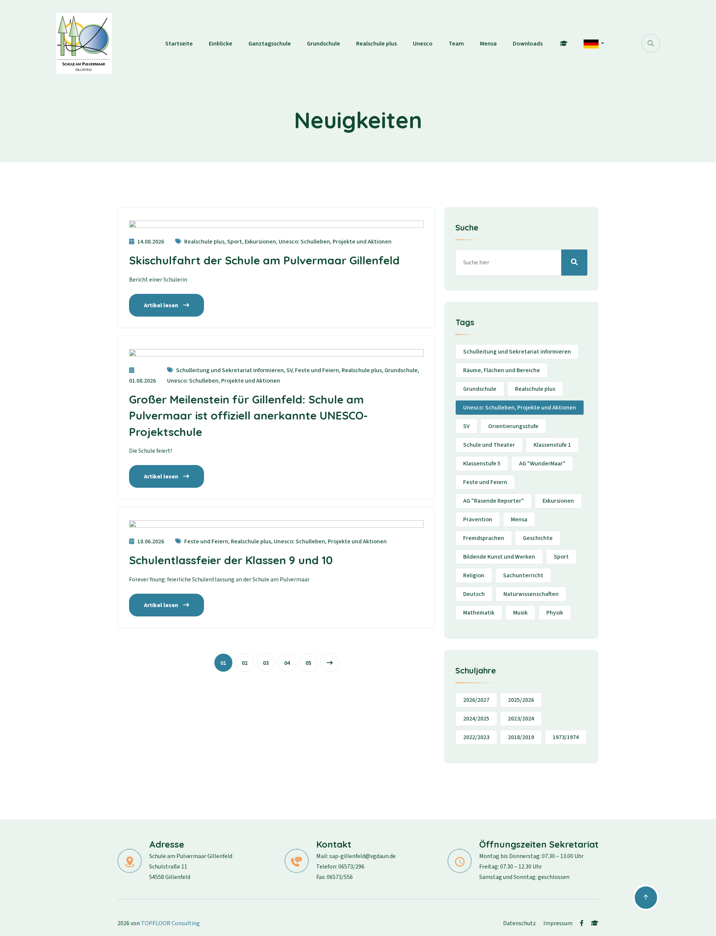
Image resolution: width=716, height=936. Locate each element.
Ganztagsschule (269, 44)
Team (456, 44)
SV (466, 426)
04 (287, 663)
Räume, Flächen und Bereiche (501, 370)
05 (308, 663)
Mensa (488, 44)
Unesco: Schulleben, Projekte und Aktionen (519, 407)
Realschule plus (376, 44)
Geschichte (538, 538)
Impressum (557, 923)
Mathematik (478, 613)
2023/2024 (521, 718)
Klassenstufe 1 (552, 445)
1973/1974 (566, 737)
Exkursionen (558, 501)
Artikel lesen (161, 305)
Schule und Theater (489, 445)
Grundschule (323, 44)
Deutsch (474, 594)
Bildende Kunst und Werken (499, 557)
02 (245, 663)
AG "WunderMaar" (542, 463)
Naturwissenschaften (531, 594)
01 (223, 663)
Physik (554, 613)
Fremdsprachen (483, 538)
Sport (561, 557)
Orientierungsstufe (513, 426)
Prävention (477, 519)
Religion (473, 575)
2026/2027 (476, 700)
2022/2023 (476, 737)
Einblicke (220, 44)
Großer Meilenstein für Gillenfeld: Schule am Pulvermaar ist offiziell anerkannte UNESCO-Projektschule (248, 415)
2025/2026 (521, 700)
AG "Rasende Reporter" (493, 501)
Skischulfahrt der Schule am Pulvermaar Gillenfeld (264, 260)
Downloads (528, 44)
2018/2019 (521, 737)
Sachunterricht (523, 575)
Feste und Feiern (485, 482)
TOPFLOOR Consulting (170, 923)
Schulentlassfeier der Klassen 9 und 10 (231, 560)
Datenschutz (519, 923)
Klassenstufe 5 (481, 463)
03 (266, 663)
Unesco (423, 44)
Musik (520, 613)
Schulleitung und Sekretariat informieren (517, 352)
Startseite (179, 44)
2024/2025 (476, 718)
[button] (594, 43)
